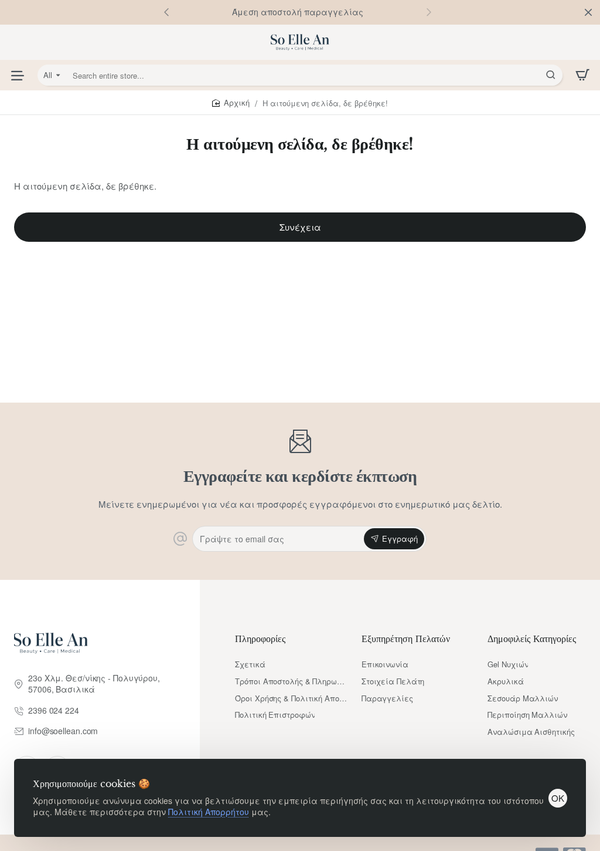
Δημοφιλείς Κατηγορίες (532, 638)
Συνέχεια (300, 227)
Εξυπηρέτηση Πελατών (406, 638)
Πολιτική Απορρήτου (208, 812)
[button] (429, 12)
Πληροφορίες (260, 638)
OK (557, 798)
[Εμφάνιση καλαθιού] (582, 75)
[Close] (588, 12)
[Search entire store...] (550, 75)
